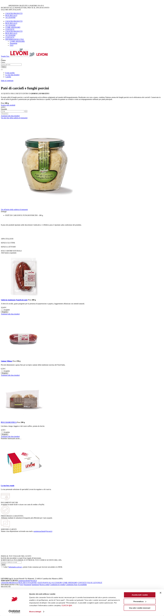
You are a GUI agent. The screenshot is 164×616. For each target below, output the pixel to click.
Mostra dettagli (35, 612)
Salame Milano (6, 361)
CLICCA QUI (67, 605)
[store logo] (29, 56)
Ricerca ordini (44, 585)
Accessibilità (82, 585)
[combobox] (11, 64)
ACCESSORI (10, 17)
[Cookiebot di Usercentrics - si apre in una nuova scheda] (14, 611)
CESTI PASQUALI (44, 583)
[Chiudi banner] (160, 593)
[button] (10, 314)
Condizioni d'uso (71, 585)
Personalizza (138, 601)
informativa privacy (15, 567)
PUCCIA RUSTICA (9, 422)
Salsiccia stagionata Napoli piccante (14, 300)
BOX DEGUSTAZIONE (27, 583)
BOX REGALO (11, 15)
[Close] (2, 69)
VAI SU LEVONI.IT (94, 583)
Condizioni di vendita (57, 585)
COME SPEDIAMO (12, 27)
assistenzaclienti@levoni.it (43, 531)
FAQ (21, 585)
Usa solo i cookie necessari (139, 608)
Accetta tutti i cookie (140, 595)
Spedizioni (35, 585)
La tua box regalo (7, 486)
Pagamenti (27, 585)
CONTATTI (9, 29)
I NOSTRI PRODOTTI (13, 13)
